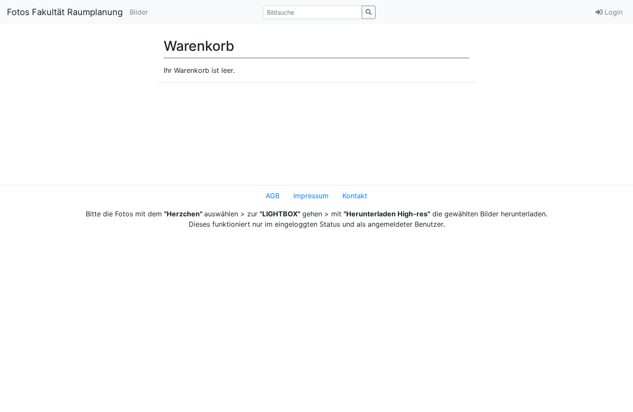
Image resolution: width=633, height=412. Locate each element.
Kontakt (354, 195)
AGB (272, 195)
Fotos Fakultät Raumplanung (65, 12)
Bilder (139, 12)
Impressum (311, 195)
